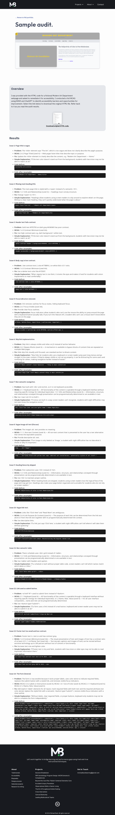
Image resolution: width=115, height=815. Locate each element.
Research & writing (18, 787)
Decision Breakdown (42, 773)
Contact (100, 4)
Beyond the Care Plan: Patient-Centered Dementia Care (53, 781)
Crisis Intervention (41, 792)
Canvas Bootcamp (41, 795)
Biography (15, 778)
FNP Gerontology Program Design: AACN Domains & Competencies (52, 777)
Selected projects (17, 784)
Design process (17, 781)
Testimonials (16, 773)
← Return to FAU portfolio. (24, 17)
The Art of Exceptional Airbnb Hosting (47, 789)
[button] (79, 4)
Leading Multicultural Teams (44, 797)
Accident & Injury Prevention (44, 783)
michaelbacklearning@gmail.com (88, 773)
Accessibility (16, 775)
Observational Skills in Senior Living (47, 786)
